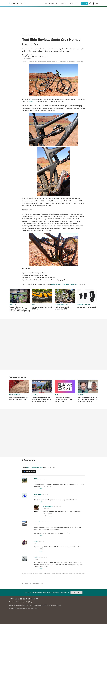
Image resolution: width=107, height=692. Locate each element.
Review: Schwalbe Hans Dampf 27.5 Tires (42, 308)
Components (13, 304)
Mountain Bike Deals (55, 605)
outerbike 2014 (60, 573)
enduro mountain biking (44, 573)
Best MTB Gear (44, 605)
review (65, 573)
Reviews (51, 3)
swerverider (37, 522)
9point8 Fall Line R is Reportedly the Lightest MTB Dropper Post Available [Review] (20, 309)
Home (23, 35)
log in (27, 467)
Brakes (57, 394)
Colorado (34, 394)
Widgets (31, 602)
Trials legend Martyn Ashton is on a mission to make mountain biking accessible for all (87, 399)
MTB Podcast (18, 605)
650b (30, 573)
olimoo (36, 541)
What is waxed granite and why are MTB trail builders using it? (18, 398)
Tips (57, 3)
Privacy (36, 608)
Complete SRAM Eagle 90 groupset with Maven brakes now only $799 (63, 399)
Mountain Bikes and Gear (30, 35)
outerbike (53, 573)
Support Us (25, 602)
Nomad (31, 101)
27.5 (28, 573)
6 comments (27, 58)
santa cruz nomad (76, 573)
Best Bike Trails (27, 605)
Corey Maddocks (28, 55)
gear (83, 573)
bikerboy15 (37, 557)
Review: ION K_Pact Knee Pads (86, 307)
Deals (71, 3)
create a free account (37, 467)
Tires (33, 304)
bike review (35, 573)
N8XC (35, 479)
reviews (70, 573)
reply (40, 488)
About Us (18, 602)
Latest (76, 3)
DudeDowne (37, 494)
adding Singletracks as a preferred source (64, 284)
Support (84, 3)
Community (64, 3)
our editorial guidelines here (77, 61)
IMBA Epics (36, 605)
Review (38, 35)
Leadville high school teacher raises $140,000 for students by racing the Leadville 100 (41, 399)
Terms (32, 608)
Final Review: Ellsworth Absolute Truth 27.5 (62, 308)
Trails (45, 3)
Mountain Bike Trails (14, 394)
